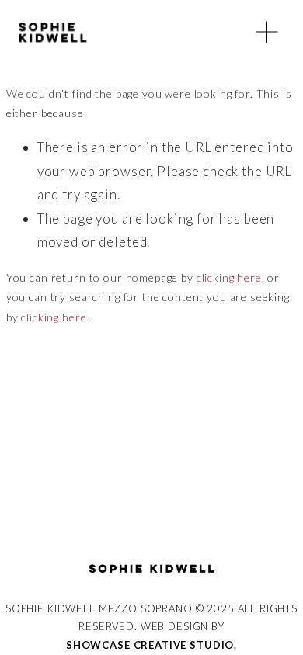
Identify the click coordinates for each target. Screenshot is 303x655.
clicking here (229, 277)
